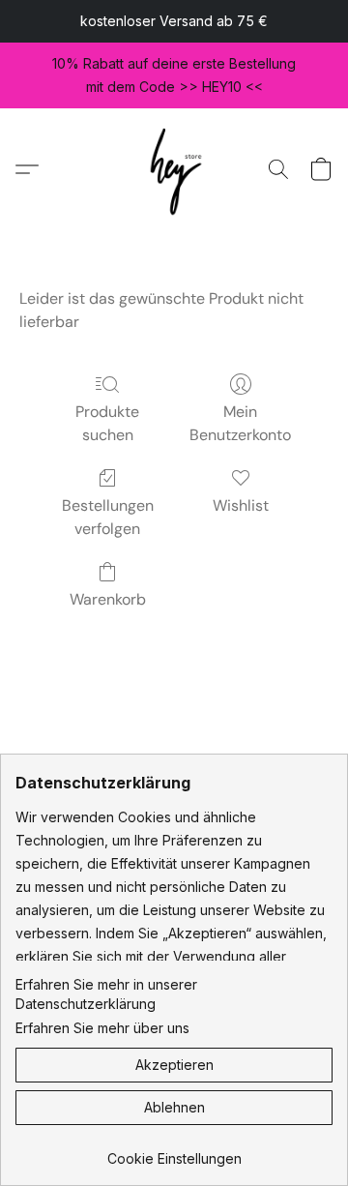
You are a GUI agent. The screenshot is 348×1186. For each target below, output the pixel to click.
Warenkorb (108, 599)
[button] (174, 168)
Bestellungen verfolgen (108, 517)
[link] (174, 1152)
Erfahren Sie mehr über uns (102, 1028)
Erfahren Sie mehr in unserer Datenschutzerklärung (106, 994)
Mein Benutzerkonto (240, 423)
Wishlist (241, 505)
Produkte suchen (107, 423)
